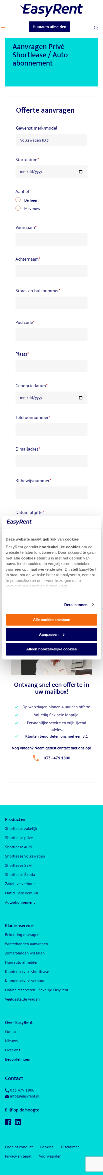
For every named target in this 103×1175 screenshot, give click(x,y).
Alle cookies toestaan (51, 620)
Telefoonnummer (33, 417)
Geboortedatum (32, 386)
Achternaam (28, 259)
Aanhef (23, 191)
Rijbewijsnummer (33, 480)
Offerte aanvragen (45, 110)
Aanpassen (48, 634)
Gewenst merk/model (36, 128)
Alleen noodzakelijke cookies (51, 649)
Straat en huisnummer (38, 291)
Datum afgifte (30, 512)
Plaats (22, 354)
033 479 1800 (22, 1090)
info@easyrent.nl (25, 1096)
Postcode (25, 322)
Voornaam (26, 227)
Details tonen (76, 605)
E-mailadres (28, 449)
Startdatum (27, 159)
